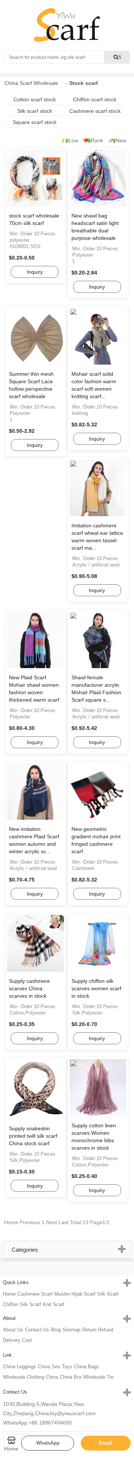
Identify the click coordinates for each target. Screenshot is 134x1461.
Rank (97, 140)
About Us (13, 1330)
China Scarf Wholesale (31, 83)
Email (105, 1443)
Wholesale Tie (98, 1377)
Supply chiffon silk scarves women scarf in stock (96, 988)
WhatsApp (48, 1443)
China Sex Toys (55, 1366)
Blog (56, 1330)
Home (9, 1294)
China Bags (86, 1366)
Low (73, 140)
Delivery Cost (17, 1340)
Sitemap (71, 1330)
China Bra (70, 1377)
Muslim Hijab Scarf (74, 1294)
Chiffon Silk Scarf (22, 1304)
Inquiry (35, 272)
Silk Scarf (107, 1294)
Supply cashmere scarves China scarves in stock (29, 988)
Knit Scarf (53, 1304)
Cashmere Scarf (34, 1294)
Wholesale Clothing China (30, 1377)
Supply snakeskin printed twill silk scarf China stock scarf (33, 1135)
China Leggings (19, 1366)
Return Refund (97, 1330)
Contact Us (37, 1330)
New (121, 140)
